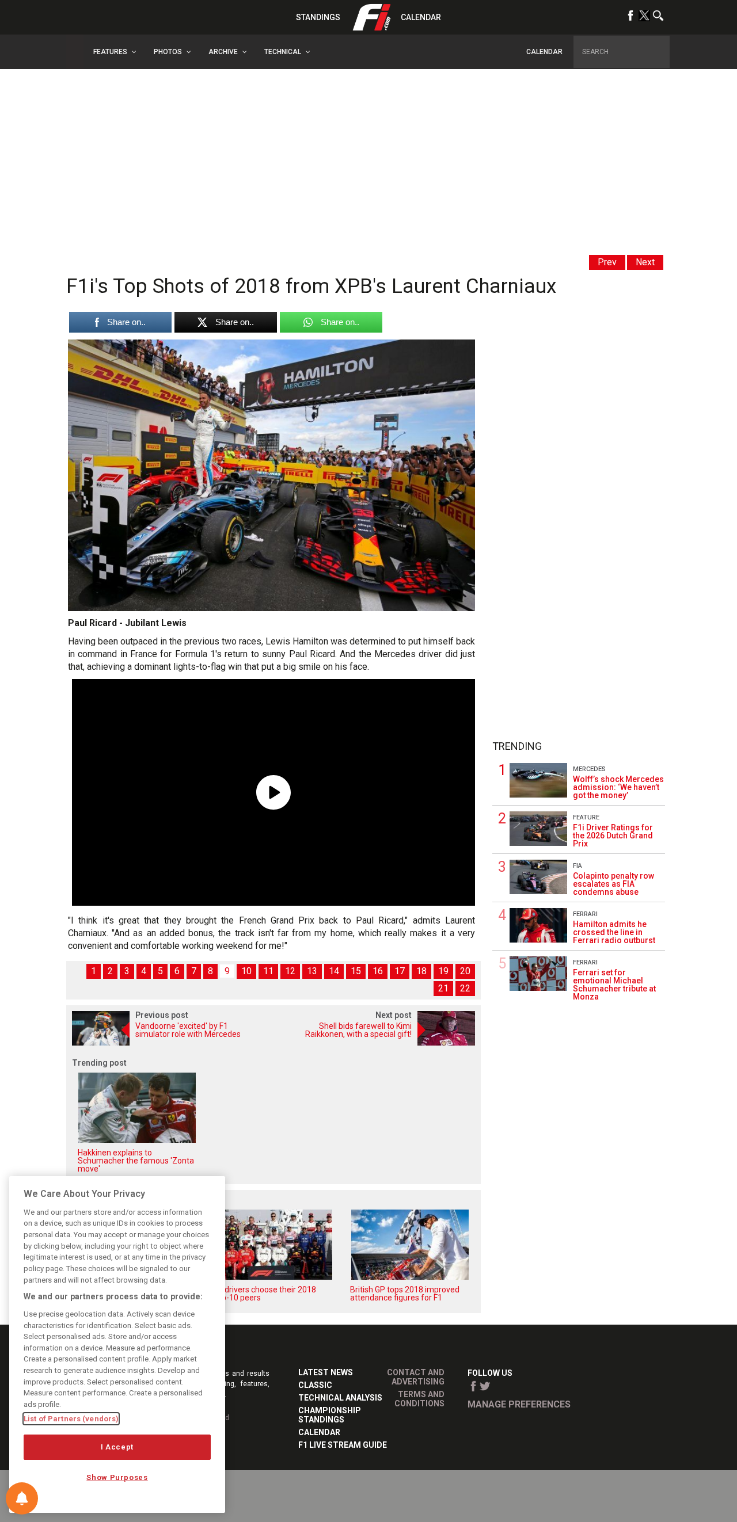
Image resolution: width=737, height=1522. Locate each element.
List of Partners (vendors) (71, 1418)
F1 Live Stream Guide (342, 1444)
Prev (607, 262)
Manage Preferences (519, 1404)
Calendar (421, 17)
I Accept (117, 1447)
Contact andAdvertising (416, 1377)
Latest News (325, 1372)
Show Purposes (117, 1477)
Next (645, 262)
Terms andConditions (419, 1399)
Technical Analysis (340, 1397)
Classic (315, 1385)
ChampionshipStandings (329, 1415)
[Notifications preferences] (22, 1498)
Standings (318, 17)
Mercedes (589, 769)
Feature (586, 817)
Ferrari (585, 914)
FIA (577, 865)
